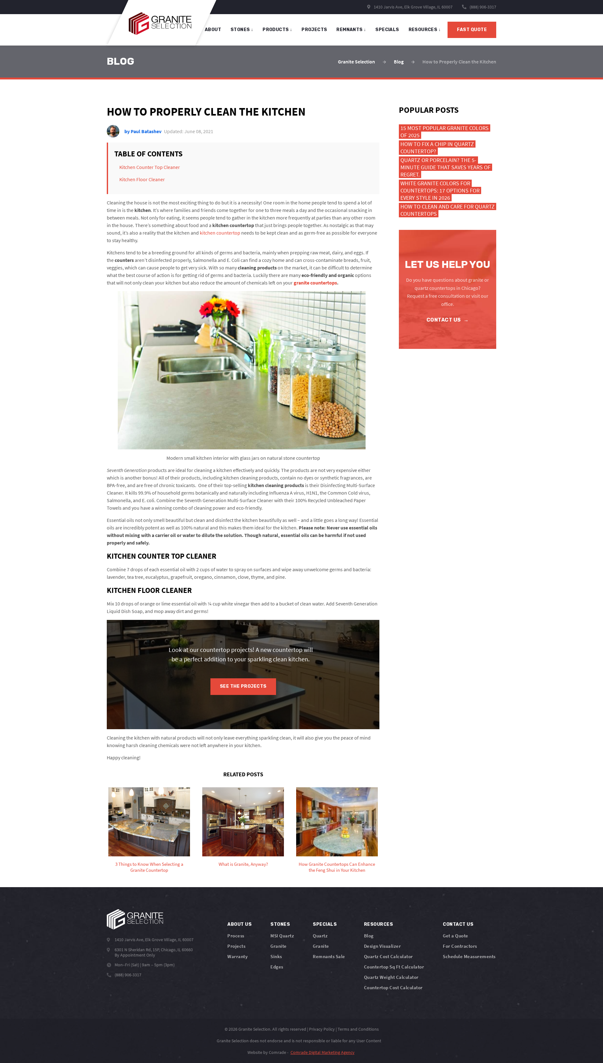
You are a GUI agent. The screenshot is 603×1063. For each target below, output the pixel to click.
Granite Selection (356, 61)
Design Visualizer (382, 946)
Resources (425, 29)
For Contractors (460, 946)
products (277, 29)
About (213, 29)
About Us (239, 924)
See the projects (243, 686)
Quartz (320, 936)
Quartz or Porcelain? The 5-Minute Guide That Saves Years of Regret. (445, 167)
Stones (280, 924)
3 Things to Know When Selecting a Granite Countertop (149, 867)
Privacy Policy (322, 1029)
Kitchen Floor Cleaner (142, 179)
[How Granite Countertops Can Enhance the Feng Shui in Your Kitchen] (337, 821)
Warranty (237, 956)
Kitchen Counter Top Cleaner (149, 167)
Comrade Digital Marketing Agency (323, 1052)
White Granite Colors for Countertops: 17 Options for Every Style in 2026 (440, 190)
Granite (278, 946)
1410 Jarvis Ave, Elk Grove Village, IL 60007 (413, 7)
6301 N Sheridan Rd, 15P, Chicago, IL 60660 (154, 949)
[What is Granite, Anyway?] (243, 821)
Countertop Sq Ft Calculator (394, 967)
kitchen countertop (220, 233)
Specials (325, 924)
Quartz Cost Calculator (388, 956)
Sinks (276, 956)
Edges (276, 967)
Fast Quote (472, 29)
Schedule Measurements (469, 956)
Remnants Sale (329, 956)
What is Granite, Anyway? (243, 864)
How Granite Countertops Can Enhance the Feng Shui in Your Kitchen (337, 867)
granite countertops (315, 282)
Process (235, 936)
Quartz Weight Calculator (391, 977)
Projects (236, 946)
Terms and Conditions (358, 1029)
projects (314, 29)
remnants (351, 29)
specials (387, 29)
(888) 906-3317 (483, 7)
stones (242, 29)
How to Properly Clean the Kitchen (459, 61)
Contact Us (447, 320)
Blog (399, 61)
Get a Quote (455, 936)
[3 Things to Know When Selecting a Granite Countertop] (149, 821)
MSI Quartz (282, 936)
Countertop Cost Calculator (393, 987)
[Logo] (135, 919)
